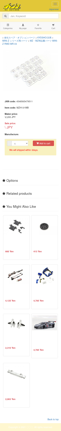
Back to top (53, 419)
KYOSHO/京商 (44, 37)
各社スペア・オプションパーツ (19, 37)
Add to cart (44, 143)
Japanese (54, 9)
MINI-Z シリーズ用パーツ (14, 40)
